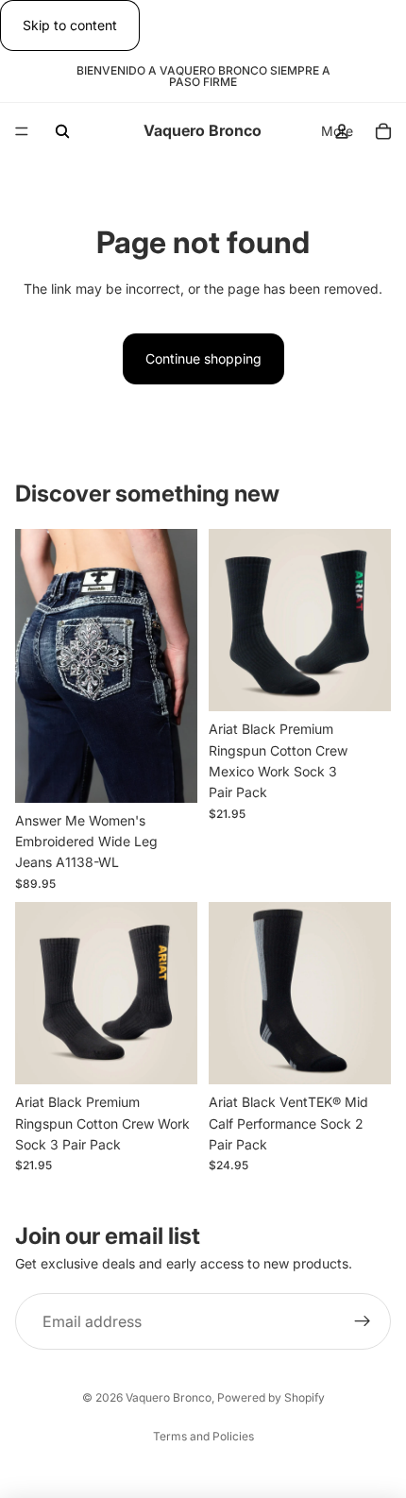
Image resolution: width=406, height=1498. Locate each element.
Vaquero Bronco (168, 1397)
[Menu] (21, 132)
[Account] (342, 131)
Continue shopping (203, 358)
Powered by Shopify (271, 1397)
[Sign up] (362, 1321)
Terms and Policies (203, 1436)
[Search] (62, 131)
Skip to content (70, 25)
